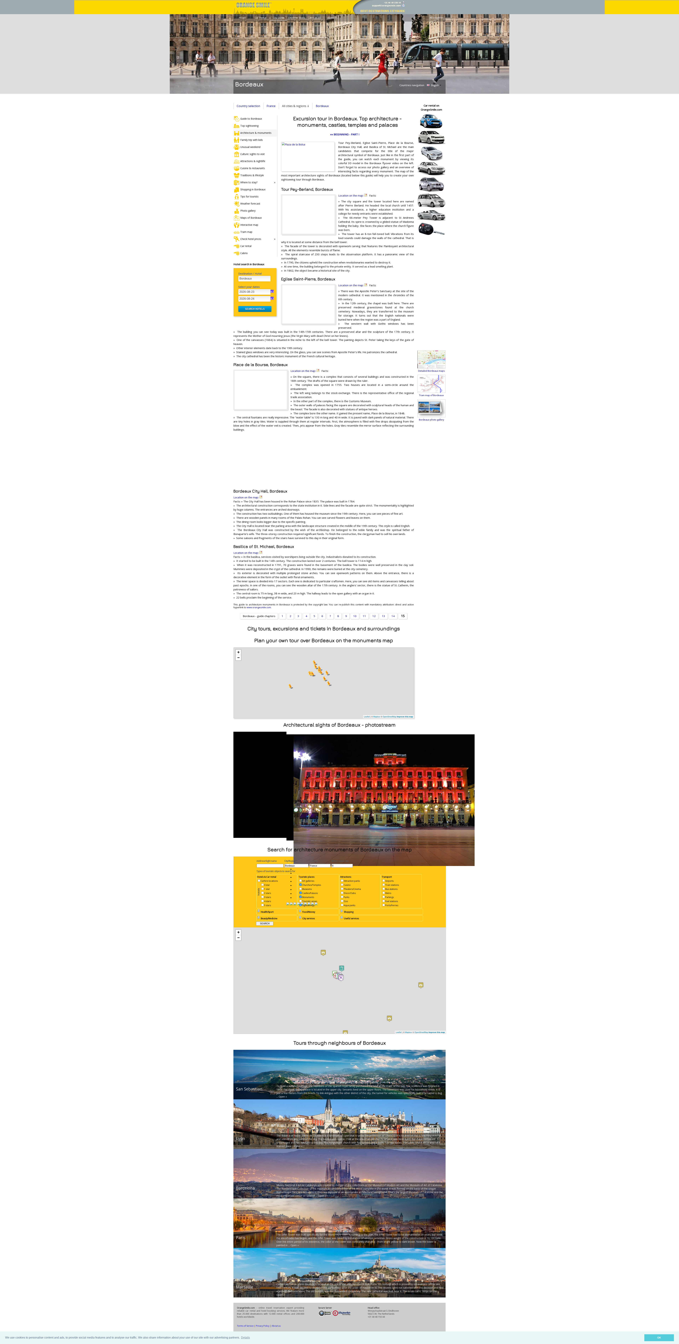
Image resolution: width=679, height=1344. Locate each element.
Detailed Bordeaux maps (431, 370)
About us (276, 1325)
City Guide (278, 17)
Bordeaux (322, 106)
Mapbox (376, 716)
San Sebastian (249, 1089)
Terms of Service (245, 1325)
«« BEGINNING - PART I (344, 134)
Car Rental (260, 17)
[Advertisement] (323, 460)
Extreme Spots (296, 17)
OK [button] (659, 1337)
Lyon (240, 1138)
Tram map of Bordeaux (431, 395)
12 (374, 616)
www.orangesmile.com (259, 607)
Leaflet (367, 716)
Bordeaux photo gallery (431, 419)
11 (364, 616)
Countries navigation (411, 85)
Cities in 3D (314, 17)
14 (393, 616)
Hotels (242, 17)
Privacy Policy (262, 1325)
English (434, 85)
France (271, 106)
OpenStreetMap (389, 716)
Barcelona (245, 1188)
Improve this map (405, 716)
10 (354, 616)
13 (383, 616)
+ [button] (238, 652)
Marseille (244, 1287)
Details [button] (245, 1337)
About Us (332, 17)
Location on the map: (351, 195)
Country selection (248, 106)
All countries (437, 17)
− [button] (238, 657)
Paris (240, 1237)
